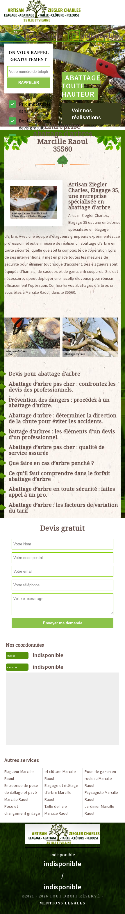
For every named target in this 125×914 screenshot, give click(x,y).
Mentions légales (62, 903)
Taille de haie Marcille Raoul (56, 810)
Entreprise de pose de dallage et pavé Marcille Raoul (21, 792)
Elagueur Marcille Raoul (19, 775)
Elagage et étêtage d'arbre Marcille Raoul (61, 792)
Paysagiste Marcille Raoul (101, 796)
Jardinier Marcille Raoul (99, 810)
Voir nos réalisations (86, 114)
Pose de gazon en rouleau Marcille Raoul (100, 778)
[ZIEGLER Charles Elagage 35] (40, 12)
